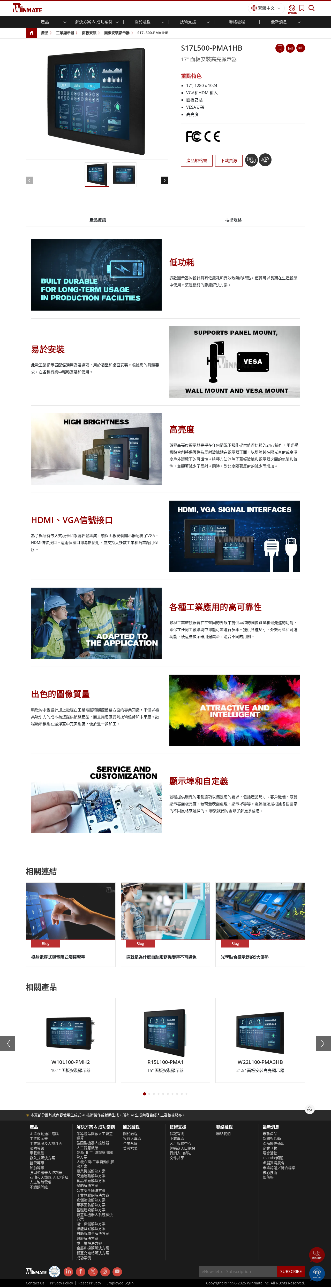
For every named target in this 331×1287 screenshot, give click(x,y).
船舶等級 (37, 1167)
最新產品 (270, 1133)
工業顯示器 (65, 32)
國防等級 (37, 1148)
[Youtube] (117, 1272)
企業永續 (130, 1143)
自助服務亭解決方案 (93, 1233)
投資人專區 (132, 1138)
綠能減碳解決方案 (91, 1228)
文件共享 (177, 1158)
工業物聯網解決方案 (93, 1195)
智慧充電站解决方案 (93, 1253)
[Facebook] (80, 1272)
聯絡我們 (223, 1133)
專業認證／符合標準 (279, 1167)
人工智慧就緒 (87, 1148)
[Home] (31, 33)
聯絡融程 (237, 21)
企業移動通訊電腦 (44, 1133)
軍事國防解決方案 (91, 1205)
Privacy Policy (61, 1283)
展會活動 (270, 1153)
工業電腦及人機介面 (46, 1143)
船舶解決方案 (87, 1185)
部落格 (268, 1177)
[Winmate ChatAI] (317, 1273)
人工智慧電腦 (40, 1182)
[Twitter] (92, 1271)
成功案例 (84, 1258)
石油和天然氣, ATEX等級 (49, 1177)
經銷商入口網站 (182, 1148)
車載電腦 (37, 1153)
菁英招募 (130, 1148)
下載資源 (229, 160)
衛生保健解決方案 (91, 1223)
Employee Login (120, 1283)
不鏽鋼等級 (39, 1187)
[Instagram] (105, 1271)
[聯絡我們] (290, 48)
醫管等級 (37, 1162)
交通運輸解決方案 (91, 1175)
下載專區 (177, 1138)
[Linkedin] (68, 1272)
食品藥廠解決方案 (91, 1180)
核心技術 (270, 1172)
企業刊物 (270, 1148)
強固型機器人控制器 (46, 1172)
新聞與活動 (272, 1138)
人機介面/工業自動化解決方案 (95, 1163)
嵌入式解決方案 (42, 1158)
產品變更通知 (273, 1143)
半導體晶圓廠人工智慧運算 (95, 1135)
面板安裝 (89, 32)
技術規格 (233, 220)
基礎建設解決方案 (91, 1209)
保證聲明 (177, 1133)
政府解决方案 (87, 1238)
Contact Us (35, 1283)
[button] (317, 1255)
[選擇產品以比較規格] (265, 162)
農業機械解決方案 (91, 1171)
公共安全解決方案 (91, 1190)
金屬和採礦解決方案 (93, 1248)
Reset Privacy (89, 1283)
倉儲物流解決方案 (91, 1200)
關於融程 (130, 1133)
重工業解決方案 (89, 1243)
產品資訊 (97, 220)
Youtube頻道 (273, 1158)
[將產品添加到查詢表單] (252, 162)
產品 (44, 32)
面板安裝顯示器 (117, 32)
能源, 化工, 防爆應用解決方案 (95, 1154)
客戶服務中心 (180, 1143)
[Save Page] (280, 47)
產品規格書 (196, 160)
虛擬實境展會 (273, 1162)
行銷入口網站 (180, 1153)
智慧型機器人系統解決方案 (95, 1216)
